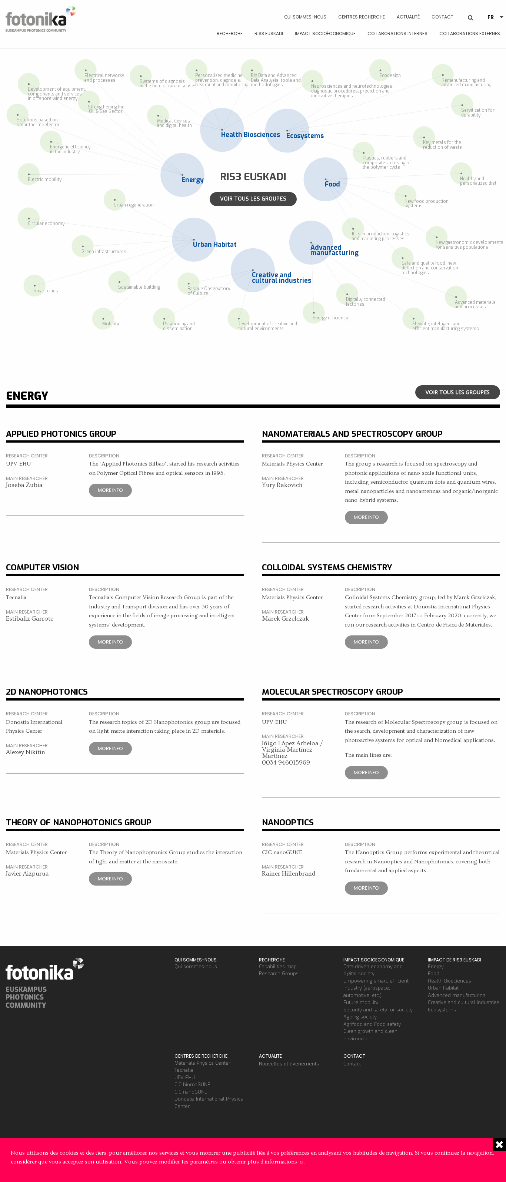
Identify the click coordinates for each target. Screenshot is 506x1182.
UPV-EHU (184, 1077)
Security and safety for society (378, 1010)
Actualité (408, 17)
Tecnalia (183, 1070)
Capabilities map (278, 966)
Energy (436, 966)
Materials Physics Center (202, 1063)
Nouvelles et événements (289, 1064)
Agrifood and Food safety (372, 1024)
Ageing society (360, 1017)
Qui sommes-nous (305, 17)
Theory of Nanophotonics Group (79, 822)
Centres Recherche (361, 17)
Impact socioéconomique (325, 33)
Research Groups (279, 973)
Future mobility (360, 1002)
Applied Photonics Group (61, 433)
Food (433, 973)
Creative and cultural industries (463, 1002)
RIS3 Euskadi (268, 33)
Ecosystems (442, 1010)
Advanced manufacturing (456, 995)
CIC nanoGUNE (190, 1092)
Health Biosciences (449, 981)
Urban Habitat (443, 988)
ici (301, 1162)
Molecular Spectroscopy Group (332, 691)
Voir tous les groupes (253, 198)
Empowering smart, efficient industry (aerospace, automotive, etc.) (376, 988)
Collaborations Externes (469, 33)
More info (110, 490)
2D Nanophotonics (47, 691)
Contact (442, 17)
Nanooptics (288, 822)
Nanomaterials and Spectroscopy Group (352, 433)
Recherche (230, 33)
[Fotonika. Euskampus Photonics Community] (42, 20)
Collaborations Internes (397, 33)
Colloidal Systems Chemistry (327, 567)
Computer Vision (42, 567)
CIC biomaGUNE (192, 1084)
